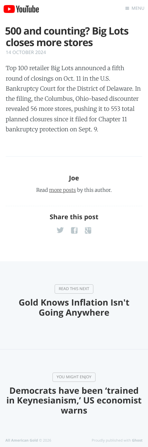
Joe (74, 178)
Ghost (137, 440)
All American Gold (21, 440)
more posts (62, 190)
